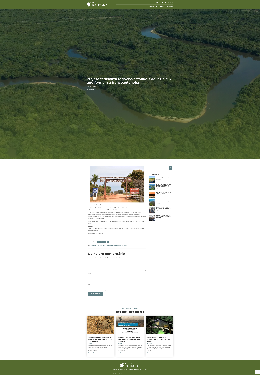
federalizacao (94, 245)
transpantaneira (123, 245)
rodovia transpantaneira (113, 245)
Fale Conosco (170, 6)
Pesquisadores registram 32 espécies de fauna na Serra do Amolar (158, 339)
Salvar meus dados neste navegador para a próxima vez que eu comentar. (105, 289)
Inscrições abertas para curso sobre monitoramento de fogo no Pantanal (129, 339)
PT (168, 2)
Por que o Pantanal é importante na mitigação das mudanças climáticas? (164, 201)
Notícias (162, 6)
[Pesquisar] (170, 168)
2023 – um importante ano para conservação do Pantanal (163, 177)
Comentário (91, 260)
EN (170, 2)
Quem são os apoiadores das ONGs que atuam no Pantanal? (163, 208)
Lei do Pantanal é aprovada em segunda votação (163, 193)
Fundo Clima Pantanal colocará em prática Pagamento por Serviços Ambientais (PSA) (163, 185)
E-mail (90, 278)
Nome (89, 273)
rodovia (104, 245)
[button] (98, 242)
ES (172, 2)
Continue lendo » (92, 353)
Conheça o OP (152, 6)
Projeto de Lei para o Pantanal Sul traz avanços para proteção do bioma (164, 216)
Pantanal (100, 245)
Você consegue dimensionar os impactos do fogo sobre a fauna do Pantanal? (100, 339)
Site (89, 284)
